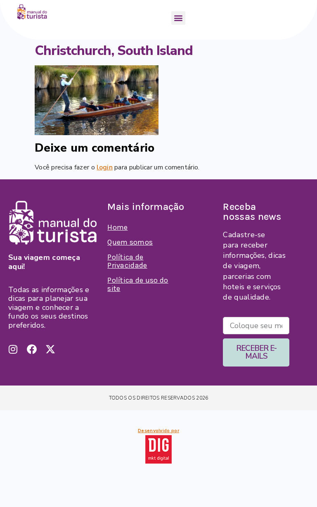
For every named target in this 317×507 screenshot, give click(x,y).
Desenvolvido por (158, 430)
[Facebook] (32, 349)
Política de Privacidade (127, 261)
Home (117, 227)
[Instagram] (13, 349)
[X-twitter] (50, 349)
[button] (178, 18)
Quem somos (130, 242)
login (105, 167)
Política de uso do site (137, 284)
